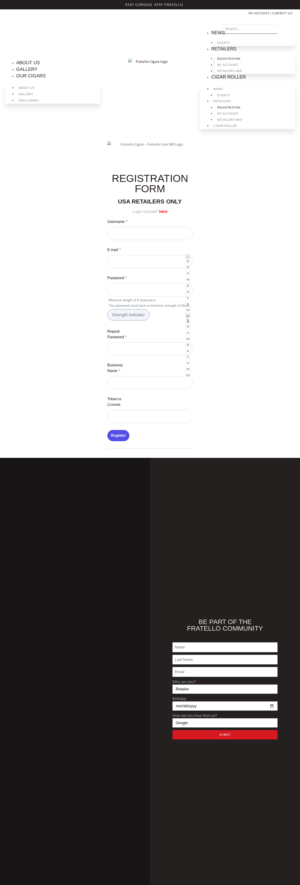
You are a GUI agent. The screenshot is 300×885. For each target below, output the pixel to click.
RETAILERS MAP (229, 71)
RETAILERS (223, 48)
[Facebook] (17, 21)
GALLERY (27, 69)
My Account (259, 13)
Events (223, 43)
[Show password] (188, 289)
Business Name (115, 368)
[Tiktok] (40, 21)
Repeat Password (117, 334)
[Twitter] (24, 21)
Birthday (179, 699)
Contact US (282, 13)
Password (117, 278)
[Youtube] (32, 21)
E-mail (114, 250)
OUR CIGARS (31, 75)
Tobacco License (114, 402)
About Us (28, 62)
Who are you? (184, 682)
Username (117, 222)
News (218, 32)
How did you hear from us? (194, 716)
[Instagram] (9, 21)
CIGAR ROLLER (228, 76)
